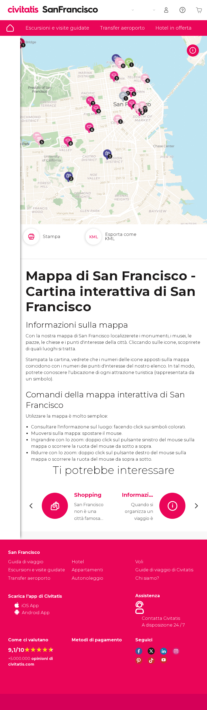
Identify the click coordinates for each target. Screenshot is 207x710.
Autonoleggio (87, 578)
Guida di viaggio (10, 28)
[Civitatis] (19, 701)
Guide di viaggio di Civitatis (164, 569)
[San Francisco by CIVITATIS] (25, 9)
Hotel (78, 561)
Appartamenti (87, 569)
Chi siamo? (147, 578)
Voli (139, 561)
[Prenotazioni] (166, 10)
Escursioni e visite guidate (57, 28)
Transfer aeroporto (122, 28)
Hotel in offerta (174, 28)
